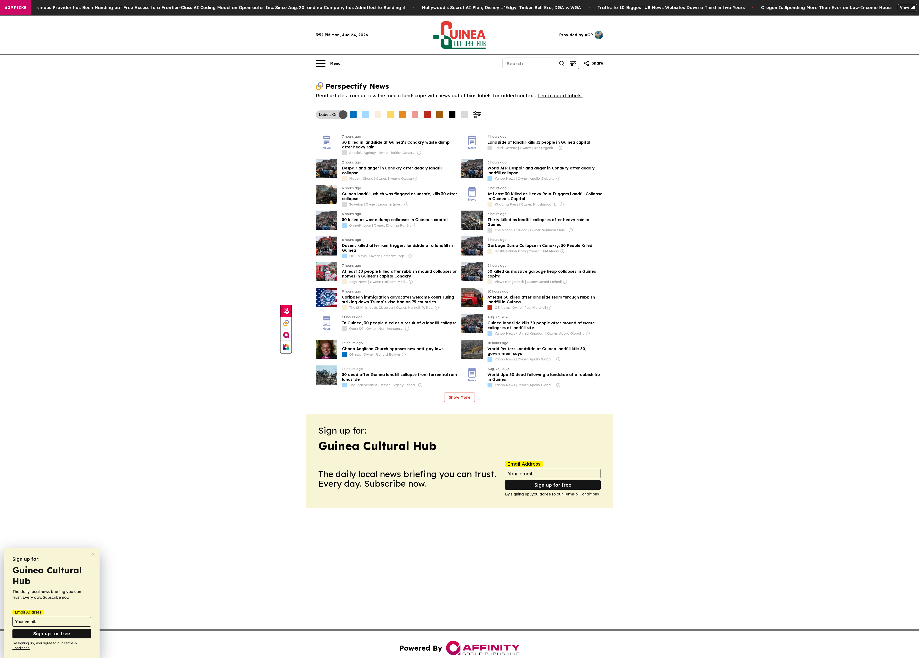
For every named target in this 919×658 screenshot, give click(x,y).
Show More (459, 397)
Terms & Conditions (581, 494)
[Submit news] (285, 311)
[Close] (93, 554)
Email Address (523, 464)
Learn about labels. (560, 95)
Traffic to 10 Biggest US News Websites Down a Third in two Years (671, 7)
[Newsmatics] (285, 347)
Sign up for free (552, 485)
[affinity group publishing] (285, 335)
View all (907, 7)
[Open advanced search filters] (573, 63)
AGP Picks (15, 7)
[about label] (344, 152)
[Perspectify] (285, 323)
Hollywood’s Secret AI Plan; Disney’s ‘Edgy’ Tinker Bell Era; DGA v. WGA (501, 7)
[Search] (561, 63)
